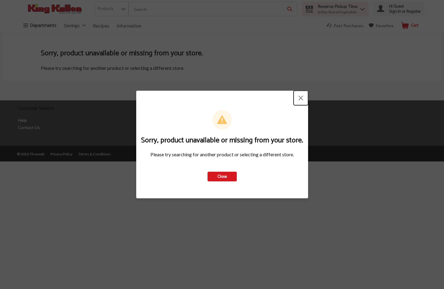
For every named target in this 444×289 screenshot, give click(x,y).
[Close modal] (301, 98)
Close (222, 176)
